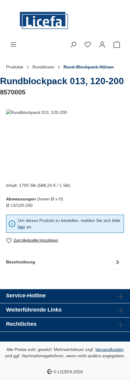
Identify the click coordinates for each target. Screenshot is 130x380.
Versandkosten (109, 349)
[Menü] (13, 44)
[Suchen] (73, 44)
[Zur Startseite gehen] (65, 20)
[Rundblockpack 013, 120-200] (65, 143)
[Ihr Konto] (102, 44)
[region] (65, 143)
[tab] (63, 262)
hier (21, 226)
